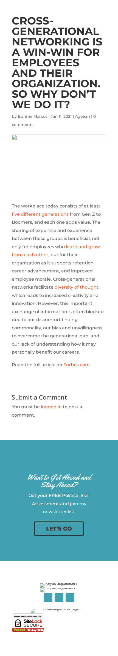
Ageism (82, 116)
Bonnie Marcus (32, 116)
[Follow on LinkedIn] (59, 597)
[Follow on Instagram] (70, 597)
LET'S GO (59, 528)
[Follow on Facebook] (48, 597)
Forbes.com (76, 364)
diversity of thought (77, 287)
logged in (51, 406)
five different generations (40, 214)
